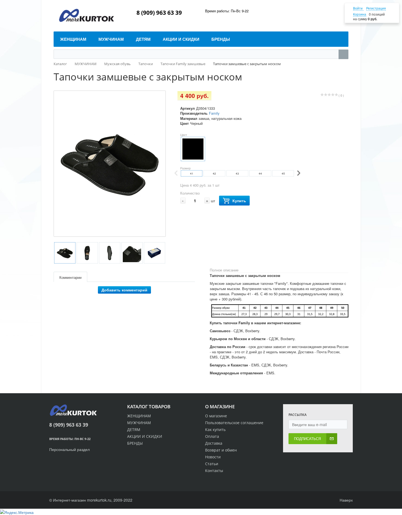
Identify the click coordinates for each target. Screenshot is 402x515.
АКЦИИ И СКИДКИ (144, 436)
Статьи (211, 463)
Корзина (359, 14)
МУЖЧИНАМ (139, 422)
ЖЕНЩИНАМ (139, 415)
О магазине (216, 415)
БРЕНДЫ (135, 443)
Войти (358, 8)
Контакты (214, 470)
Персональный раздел (69, 449)
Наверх (346, 500)
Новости (213, 456)
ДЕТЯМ (133, 429)
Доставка (213, 443)
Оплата (212, 436)
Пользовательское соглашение (234, 422)
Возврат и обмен (221, 450)
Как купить (215, 429)
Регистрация (376, 8)
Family (214, 113)
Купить (239, 200)
